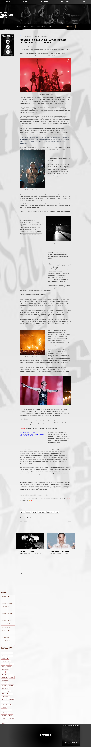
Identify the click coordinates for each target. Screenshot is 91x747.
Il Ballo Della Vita (5, 670)
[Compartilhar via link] (31, 517)
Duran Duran (5, 703)
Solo (9, 662)
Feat (8, 673)
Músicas (33, 26)
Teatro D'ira (4, 722)
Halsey (3, 714)
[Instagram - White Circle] (8, 52)
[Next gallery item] (69, 390)
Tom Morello (5, 681)
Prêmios (4, 662)
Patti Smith (4, 719)
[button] (44, 2)
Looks (9, 714)
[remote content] (32, 269)
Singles (22, 512)
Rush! (11, 665)
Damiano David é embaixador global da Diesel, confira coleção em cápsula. (59, 552)
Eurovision (4, 705)
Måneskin (4, 716)
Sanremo (11, 686)
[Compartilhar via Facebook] (20, 517)
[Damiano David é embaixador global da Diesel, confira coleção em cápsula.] (61, 541)
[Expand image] (41, 390)
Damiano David (5, 697)
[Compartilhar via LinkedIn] (27, 517)
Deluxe (3, 700)
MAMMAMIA (4, 678)
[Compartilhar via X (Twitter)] (24, 517)
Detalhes (28, 512)
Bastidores (9, 694)
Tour (3, 667)
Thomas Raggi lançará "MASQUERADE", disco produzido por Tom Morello (28, 552)
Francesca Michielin (6, 711)
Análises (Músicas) (41, 26)
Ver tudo (74, 529)
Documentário (11, 700)
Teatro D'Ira (4, 675)
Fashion (4, 708)
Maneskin (4, 686)
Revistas (26, 26)
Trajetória (9, 667)
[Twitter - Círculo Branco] (8, 47)
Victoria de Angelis (6, 692)
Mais (50, 26)
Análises (34, 512)
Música (10, 716)
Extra (10, 705)
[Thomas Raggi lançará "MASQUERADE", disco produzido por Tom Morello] (30, 541)
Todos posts (18, 26)
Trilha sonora (5, 724)
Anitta (3, 694)
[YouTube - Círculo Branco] (8, 42)
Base (11, 675)
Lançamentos (50, 512)
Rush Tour (11, 719)
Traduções (4, 654)
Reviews (12, 678)
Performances (42, 512)
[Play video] (32, 439)
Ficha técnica (5, 684)
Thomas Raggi (5, 689)
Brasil (57, 512)
